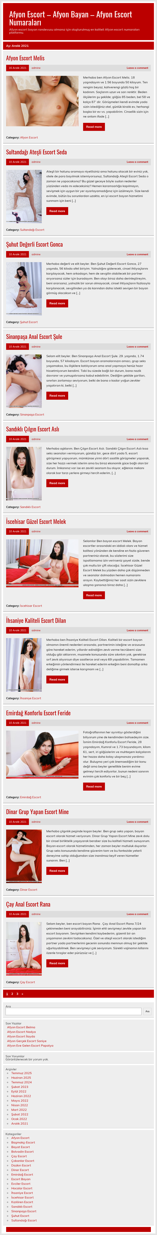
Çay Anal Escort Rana (28, 904)
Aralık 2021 (19, 1123)
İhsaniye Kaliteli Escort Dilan (36, 620)
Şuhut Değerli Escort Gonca (34, 244)
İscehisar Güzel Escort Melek (36, 521)
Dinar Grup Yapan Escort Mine (37, 811)
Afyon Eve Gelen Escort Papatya (30, 1045)
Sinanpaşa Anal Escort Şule (34, 336)
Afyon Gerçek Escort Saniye (27, 1041)
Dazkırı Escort (21, 1165)
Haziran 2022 (21, 1096)
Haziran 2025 (21, 1077)
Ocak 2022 (19, 1119)
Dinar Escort (28, 889)
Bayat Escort (20, 1147)
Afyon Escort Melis (25, 57)
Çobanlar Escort (22, 1161)
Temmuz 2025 (21, 1073)
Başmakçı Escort (23, 1142)
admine (36, 67)
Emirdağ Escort (30, 797)
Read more (94, 127)
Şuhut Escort (29, 322)
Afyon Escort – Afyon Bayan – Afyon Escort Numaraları (70, 18)
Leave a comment (137, 67)
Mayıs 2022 (19, 1100)
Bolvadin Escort (22, 1151)
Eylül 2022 (18, 1091)
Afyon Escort (29, 137)
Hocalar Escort (21, 1188)
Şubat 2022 (19, 1114)
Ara (8, 1006)
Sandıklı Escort (30, 507)
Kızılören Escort (22, 1202)
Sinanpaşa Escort (32, 414)
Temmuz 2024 (21, 1082)
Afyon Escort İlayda (21, 1036)
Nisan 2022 (19, 1105)
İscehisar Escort (31, 606)
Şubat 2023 (19, 1087)
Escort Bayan (20, 1179)
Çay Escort (27, 982)
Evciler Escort (20, 1184)
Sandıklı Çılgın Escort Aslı (32, 429)
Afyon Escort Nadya (21, 1032)
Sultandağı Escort (32, 230)
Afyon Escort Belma (21, 1027)
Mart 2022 (19, 1110)
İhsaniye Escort (30, 698)
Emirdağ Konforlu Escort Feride (38, 712)
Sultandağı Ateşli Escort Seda (36, 151)
